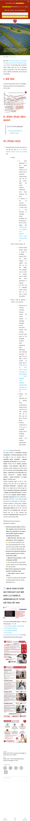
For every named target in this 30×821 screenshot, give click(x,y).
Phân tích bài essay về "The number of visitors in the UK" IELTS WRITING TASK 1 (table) (15, 63)
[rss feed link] (6, 772)
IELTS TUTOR (6, 450)
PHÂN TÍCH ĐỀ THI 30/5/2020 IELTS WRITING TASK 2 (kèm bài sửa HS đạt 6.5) (23, 233)
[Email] (21, 768)
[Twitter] (10, 768)
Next (4, 757)
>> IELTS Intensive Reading (10, 630)
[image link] (15, 21)
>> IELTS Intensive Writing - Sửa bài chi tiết (13, 626)
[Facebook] (5, 768)
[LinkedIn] (16, 768)
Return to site (7, 764)
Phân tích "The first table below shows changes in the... (13, 759)
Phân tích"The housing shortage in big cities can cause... (14, 754)
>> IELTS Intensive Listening (10, 628)
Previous (5, 751)
